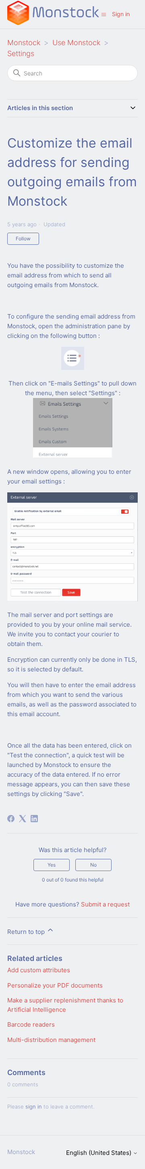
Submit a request (105, 904)
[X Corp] (22, 818)
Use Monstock (76, 42)
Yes (52, 865)
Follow (23, 238)
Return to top (26, 932)
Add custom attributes (38, 970)
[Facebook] (10, 818)
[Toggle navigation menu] (103, 13)
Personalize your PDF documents (55, 985)
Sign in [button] (121, 13)
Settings (20, 53)
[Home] (53, 23)
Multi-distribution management (51, 1040)
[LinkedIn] (34, 818)
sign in (33, 1106)
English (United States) (99, 1152)
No (93, 865)
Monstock (23, 42)
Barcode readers (31, 1024)
